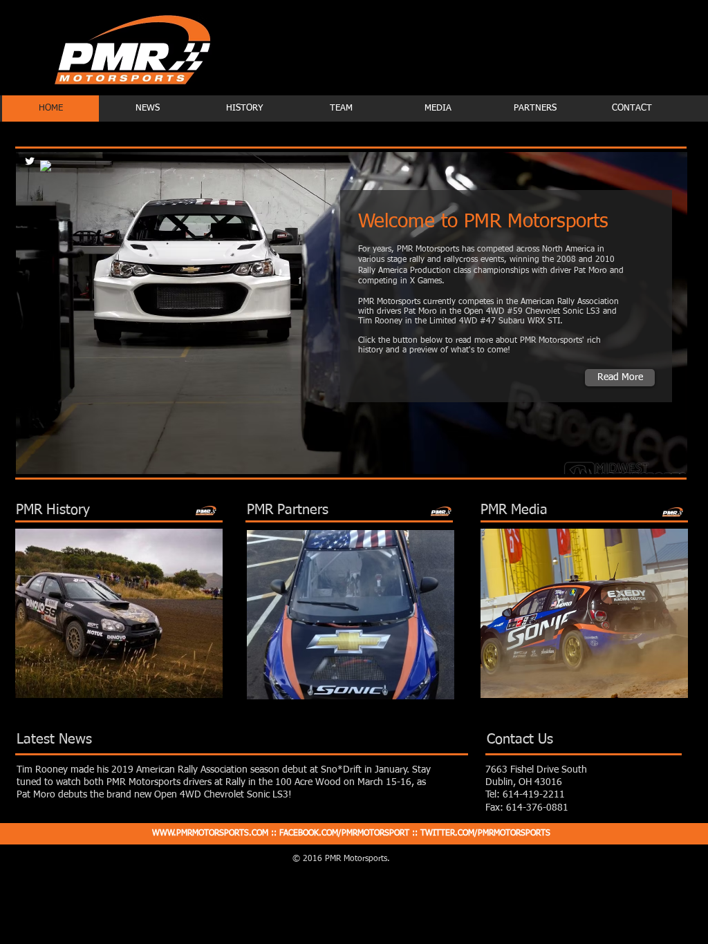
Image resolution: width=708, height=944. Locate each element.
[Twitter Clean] (29, 161)
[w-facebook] (45, 165)
